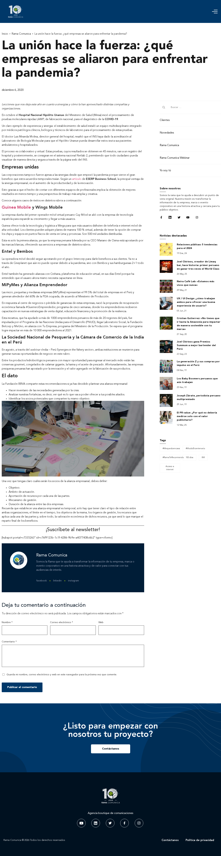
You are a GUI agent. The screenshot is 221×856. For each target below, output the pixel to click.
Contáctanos (170, 840)
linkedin (57, 581)
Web (100, 622)
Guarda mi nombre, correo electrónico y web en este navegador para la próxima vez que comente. (62, 674)
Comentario (9, 641)
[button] (214, 11)
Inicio (5, 34)
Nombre (7, 622)
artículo (76, 179)
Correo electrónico (61, 622)
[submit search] (164, 107)
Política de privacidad (200, 840)
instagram (73, 581)
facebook (41, 581)
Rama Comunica (21, 34)
